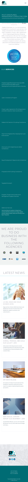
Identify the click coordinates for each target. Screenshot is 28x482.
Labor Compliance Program (9, 97)
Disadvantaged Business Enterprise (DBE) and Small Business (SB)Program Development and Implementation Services (14, 84)
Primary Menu (25, 3)
